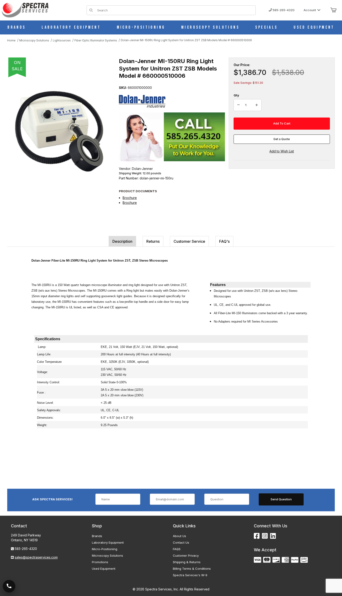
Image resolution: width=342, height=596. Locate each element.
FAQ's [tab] (224, 241)
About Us (179, 536)
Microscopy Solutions (107, 555)
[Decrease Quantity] (238, 105)
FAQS (177, 549)
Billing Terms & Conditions (192, 568)
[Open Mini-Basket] (333, 10)
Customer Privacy (186, 555)
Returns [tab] (153, 241)
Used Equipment (103, 568)
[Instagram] (265, 536)
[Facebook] (257, 536)
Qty (236, 95)
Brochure (130, 198)
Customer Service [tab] (189, 241)
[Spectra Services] (25, 10)
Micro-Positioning (104, 549)
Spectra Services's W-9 (190, 575)
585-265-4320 (283, 10)
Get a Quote (281, 139)
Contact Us (181, 542)
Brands (97, 536)
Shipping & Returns (187, 562)
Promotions (100, 562)
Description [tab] (122, 241)
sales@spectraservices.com (36, 557)
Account (310, 10)
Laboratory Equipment (108, 542)
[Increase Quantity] (256, 105)
